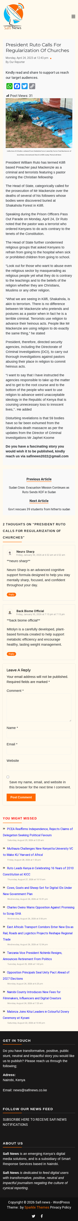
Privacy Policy (60, 1207)
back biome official (30, 611)
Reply (11, 594)
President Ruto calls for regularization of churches (37, 47)
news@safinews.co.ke (30, 1090)
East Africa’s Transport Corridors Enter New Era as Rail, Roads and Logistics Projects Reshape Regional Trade (38, 933)
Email (12, 744)
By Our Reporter (15, 62)
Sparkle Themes (36, 1207)
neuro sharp (25, 551)
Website (13, 761)
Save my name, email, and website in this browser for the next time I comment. (40, 784)
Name (12, 728)
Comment (15, 691)
